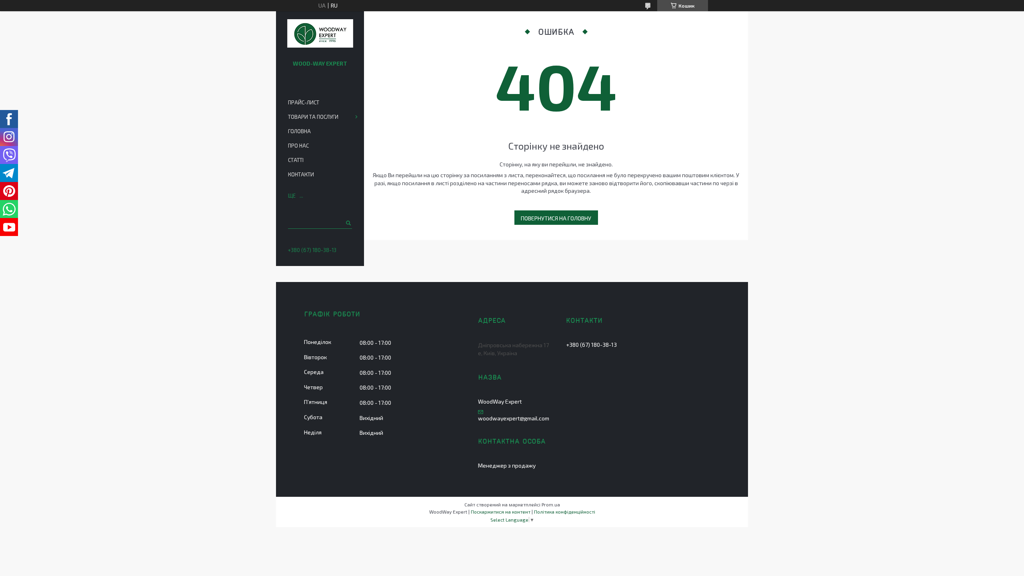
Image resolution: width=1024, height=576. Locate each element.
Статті (296, 160)
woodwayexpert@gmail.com (513, 418)
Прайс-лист (303, 102)
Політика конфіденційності (564, 511)
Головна (299, 131)
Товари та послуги (313, 117)
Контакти (301, 174)
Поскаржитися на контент (500, 511)
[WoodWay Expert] (320, 34)
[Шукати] (348, 223)
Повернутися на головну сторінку (556, 220)
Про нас (298, 145)
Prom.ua (551, 504)
